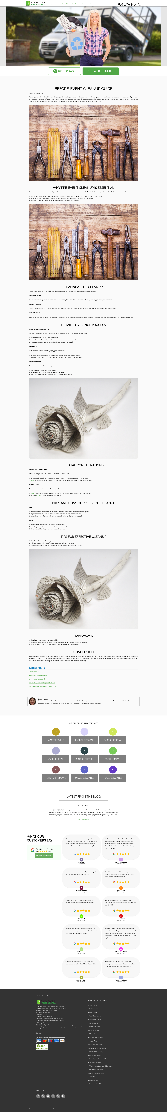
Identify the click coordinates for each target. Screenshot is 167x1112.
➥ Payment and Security (95, 1052)
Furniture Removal (56, 778)
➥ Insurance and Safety (95, 1044)
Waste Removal (113, 759)
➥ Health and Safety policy (96, 1073)
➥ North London (93, 1009)
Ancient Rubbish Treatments (38, 675)
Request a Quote (88, 4)
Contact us (76, 4)
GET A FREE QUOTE (100, 71)
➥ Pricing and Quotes (94, 1055)
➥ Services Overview (94, 1062)
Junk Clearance (84, 759)
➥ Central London (93, 1023)
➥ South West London (94, 1019)
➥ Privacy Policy (93, 1080)
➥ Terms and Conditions (95, 1084)
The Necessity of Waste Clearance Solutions (43, 686)
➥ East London (92, 1012)
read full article (83, 819)
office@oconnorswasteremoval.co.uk (52, 1021)
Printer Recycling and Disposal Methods (42, 683)
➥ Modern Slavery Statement (97, 1048)
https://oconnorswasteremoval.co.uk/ (51, 1023)
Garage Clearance (84, 778)
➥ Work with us (92, 1034)
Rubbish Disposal (84, 740)
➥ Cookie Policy (93, 1041)
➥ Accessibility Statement (95, 1037)
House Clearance (112, 778)
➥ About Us (91, 1077)
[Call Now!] (128, 4)
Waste (33, 480)
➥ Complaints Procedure (95, 1070)
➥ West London (93, 1005)
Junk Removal (55, 759)
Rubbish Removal (113, 740)
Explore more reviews (44, 855)
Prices (68, 4)
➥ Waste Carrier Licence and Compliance (100, 1066)
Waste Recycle (56, 740)
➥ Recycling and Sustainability (97, 1059)
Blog (50, 4)
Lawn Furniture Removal (37, 679)
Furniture (39, 495)
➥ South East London (94, 1016)
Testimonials (59, 4)
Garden (33, 493)
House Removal (34, 672)
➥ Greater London (93, 1030)
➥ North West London (94, 1027)
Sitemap (38, 1033)
